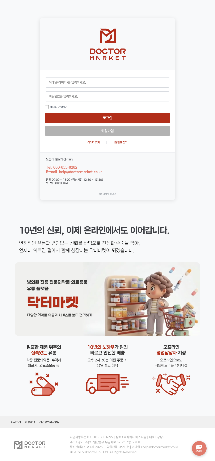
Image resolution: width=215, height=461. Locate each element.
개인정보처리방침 (49, 422)
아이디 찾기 (94, 142)
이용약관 (30, 422)
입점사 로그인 (109, 193)
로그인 (107, 118)
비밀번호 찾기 (120, 142)
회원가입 (107, 131)
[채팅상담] (199, 448)
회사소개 (16, 422)
